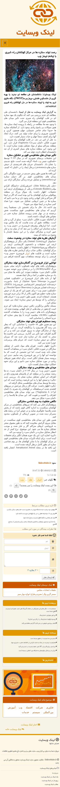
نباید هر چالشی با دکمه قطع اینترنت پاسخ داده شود (39, 517)
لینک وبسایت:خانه (13, 729)
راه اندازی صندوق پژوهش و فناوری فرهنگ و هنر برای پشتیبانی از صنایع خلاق (31, 523)
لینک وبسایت (35, 32)
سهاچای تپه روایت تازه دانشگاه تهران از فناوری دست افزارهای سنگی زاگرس (31, 509)
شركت (39, 707)
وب (39, 161)
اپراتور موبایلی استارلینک (48, 615)
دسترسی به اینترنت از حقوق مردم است (43, 638)
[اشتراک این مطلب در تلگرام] (21, 496)
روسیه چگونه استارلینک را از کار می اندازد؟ (42, 619)
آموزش (11, 707)
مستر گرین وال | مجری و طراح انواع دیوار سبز (37, 594)
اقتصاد (29, 707)
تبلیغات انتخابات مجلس (46, 590)
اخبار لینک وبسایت (29, 725)
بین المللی (48, 712)
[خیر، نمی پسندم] (53, 490)
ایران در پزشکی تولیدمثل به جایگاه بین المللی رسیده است (37, 650)
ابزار (27, 253)
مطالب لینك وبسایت (51, 784)
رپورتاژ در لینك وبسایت (50, 780)
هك (30, 480)
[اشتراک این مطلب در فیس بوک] (26, 496)
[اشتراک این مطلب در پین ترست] (11, 496)
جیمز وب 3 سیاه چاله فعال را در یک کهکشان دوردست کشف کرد (35, 513)
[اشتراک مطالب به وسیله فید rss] (6, 496)
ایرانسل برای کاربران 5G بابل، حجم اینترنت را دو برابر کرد (37, 646)
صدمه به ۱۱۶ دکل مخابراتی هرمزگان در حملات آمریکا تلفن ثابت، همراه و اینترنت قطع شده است (31, 610)
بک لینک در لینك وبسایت (49, 776)
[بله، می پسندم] (16, 485)
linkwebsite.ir (44, 463)
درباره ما (55, 773)
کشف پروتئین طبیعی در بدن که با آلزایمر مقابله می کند (39, 623)
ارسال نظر (48, 577)
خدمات (25, 712)
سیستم (36, 712)
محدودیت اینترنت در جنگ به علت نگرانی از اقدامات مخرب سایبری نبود (33, 642)
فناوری (49, 707)
